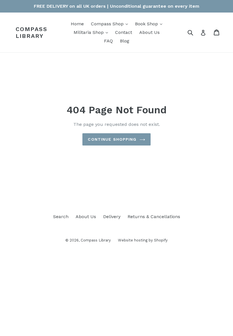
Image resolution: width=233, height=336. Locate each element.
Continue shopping (112, 139)
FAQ (108, 41)
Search (60, 216)
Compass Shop (111, 23)
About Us (149, 32)
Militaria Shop (92, 32)
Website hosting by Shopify (143, 240)
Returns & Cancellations (154, 216)
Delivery (111, 216)
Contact (123, 32)
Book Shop (150, 23)
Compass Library (31, 32)
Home (77, 23)
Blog (124, 41)
